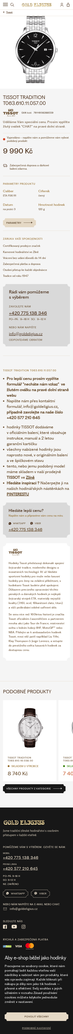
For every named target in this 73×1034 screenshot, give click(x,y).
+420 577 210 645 (20, 868)
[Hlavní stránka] (36, 5)
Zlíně (30, 477)
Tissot (9, 12)
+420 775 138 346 (28, 313)
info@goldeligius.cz (25, 333)
